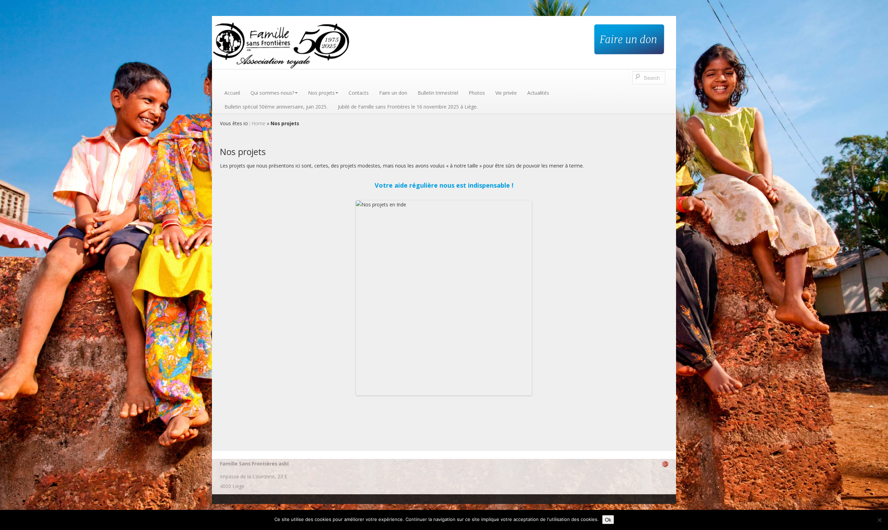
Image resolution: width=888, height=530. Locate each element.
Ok (608, 519)
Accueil (232, 92)
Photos (477, 92)
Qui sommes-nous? (272, 92)
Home (258, 123)
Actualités (538, 92)
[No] (879, 519)
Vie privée (506, 92)
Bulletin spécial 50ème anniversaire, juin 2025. (275, 106)
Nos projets (321, 92)
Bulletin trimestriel (438, 92)
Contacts (359, 92)
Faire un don (393, 92)
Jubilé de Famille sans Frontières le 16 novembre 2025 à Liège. (408, 106)
